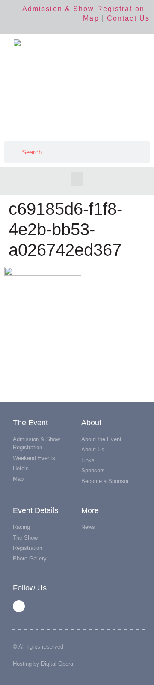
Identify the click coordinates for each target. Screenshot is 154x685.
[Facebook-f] (19, 606)
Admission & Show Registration (83, 8)
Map (91, 18)
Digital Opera (57, 664)
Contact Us (128, 18)
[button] (77, 179)
